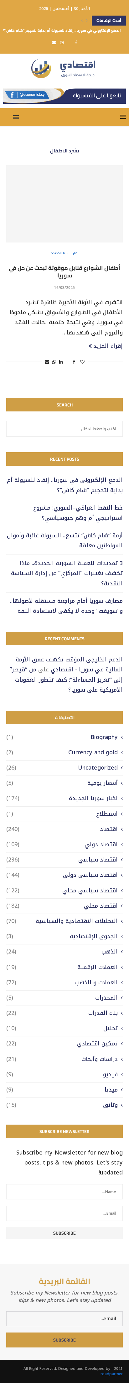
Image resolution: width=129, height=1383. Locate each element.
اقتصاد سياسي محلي (62, 891)
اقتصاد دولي (62, 844)
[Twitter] (69, 42)
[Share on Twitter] (68, 362)
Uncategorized (62, 768)
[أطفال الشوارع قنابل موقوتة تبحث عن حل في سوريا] (64, 204)
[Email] (54, 42)
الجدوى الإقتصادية (62, 936)
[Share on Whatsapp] (54, 362)
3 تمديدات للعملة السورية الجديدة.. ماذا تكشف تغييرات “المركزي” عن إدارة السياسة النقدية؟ (67, 573)
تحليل (62, 1028)
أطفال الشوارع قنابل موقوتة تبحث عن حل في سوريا (64, 272)
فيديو (62, 1074)
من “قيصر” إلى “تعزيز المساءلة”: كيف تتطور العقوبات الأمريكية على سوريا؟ (66, 679)
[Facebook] (76, 42)
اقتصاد (62, 829)
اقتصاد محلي (62, 906)
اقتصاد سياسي (62, 860)
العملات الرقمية (62, 967)
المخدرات (62, 998)
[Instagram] (62, 42)
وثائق (62, 1105)
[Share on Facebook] (74, 362)
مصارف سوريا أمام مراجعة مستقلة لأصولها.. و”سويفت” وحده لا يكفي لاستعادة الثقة (66, 606)
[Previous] (81, 21)
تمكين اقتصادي (62, 1044)
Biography (62, 737)
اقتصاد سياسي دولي (62, 875)
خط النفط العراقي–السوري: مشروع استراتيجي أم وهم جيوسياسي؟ (78, 512)
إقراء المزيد (108, 346)
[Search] (6, 117)
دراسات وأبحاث (62, 1059)
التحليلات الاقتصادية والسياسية (62, 921)
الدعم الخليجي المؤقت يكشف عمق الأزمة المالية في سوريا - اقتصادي (69, 664)
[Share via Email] (47, 362)
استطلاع (62, 814)
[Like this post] (82, 362)
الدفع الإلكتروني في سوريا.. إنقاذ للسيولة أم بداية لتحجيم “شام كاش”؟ (62, 30)
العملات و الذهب (62, 983)
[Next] (86, 21)
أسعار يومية (62, 783)
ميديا (62, 1090)
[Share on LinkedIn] (61, 362)
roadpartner (112, 1374)
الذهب (62, 952)
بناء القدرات (62, 1013)
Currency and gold (62, 752)
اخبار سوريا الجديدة (62, 798)
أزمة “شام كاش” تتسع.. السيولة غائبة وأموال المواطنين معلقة (65, 540)
